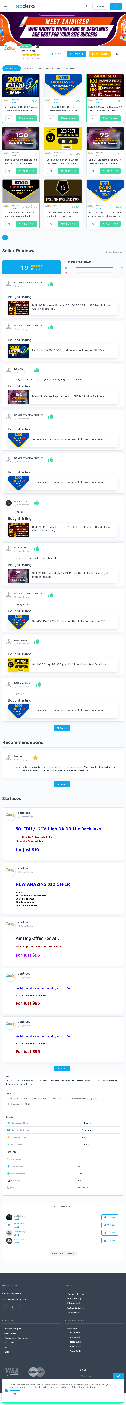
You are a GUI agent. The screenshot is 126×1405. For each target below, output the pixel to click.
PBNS (27, 1104)
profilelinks (96, 1098)
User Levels (10, 1333)
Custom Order (100, 54)
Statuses (71, 68)
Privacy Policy (74, 1298)
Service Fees (73, 1312)
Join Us (82, 1369)
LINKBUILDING (40, 1098)
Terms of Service (75, 1293)
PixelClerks (75, 1346)
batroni (18, 756)
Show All (62, 728)
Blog (6, 1351)
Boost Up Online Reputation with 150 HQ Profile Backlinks (68, 396)
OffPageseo (14, 1104)
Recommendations (49, 68)
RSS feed (83, 1187)
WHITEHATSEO (59, 1098)
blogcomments (79, 1098)
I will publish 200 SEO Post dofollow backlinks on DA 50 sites (70, 350)
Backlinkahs (19, 1216)
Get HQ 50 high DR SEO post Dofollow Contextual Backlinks (69, 664)
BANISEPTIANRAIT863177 (28, 282)
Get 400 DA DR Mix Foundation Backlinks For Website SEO (69, 439)
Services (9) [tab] (11, 68)
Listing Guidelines (76, 1307)
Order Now (27, 118)
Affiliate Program (13, 1328)
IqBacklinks (19, 1223)
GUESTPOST (23, 1098)
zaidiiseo (28, 50)
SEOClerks (75, 1332)
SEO (10, 1098)
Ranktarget (19, 1239)
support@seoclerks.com (14, 1299)
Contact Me (76, 54)
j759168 (18, 368)
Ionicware (72, 1328)
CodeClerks (75, 1337)
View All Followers (63, 1253)
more (32, 1084)
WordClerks (75, 1351)
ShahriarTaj (19, 1231)
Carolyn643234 (23, 682)
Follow (57, 53)
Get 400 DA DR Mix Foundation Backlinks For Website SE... (63, 110)
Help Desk (16, 1293)
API (6, 1347)
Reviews (28, 68)
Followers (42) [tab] (63, 1206)
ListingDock (75, 1341)
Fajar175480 (21, 547)
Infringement (73, 1303)
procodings (20, 501)
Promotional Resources (16, 1338)
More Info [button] (11, 1151)
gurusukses (20, 639)
